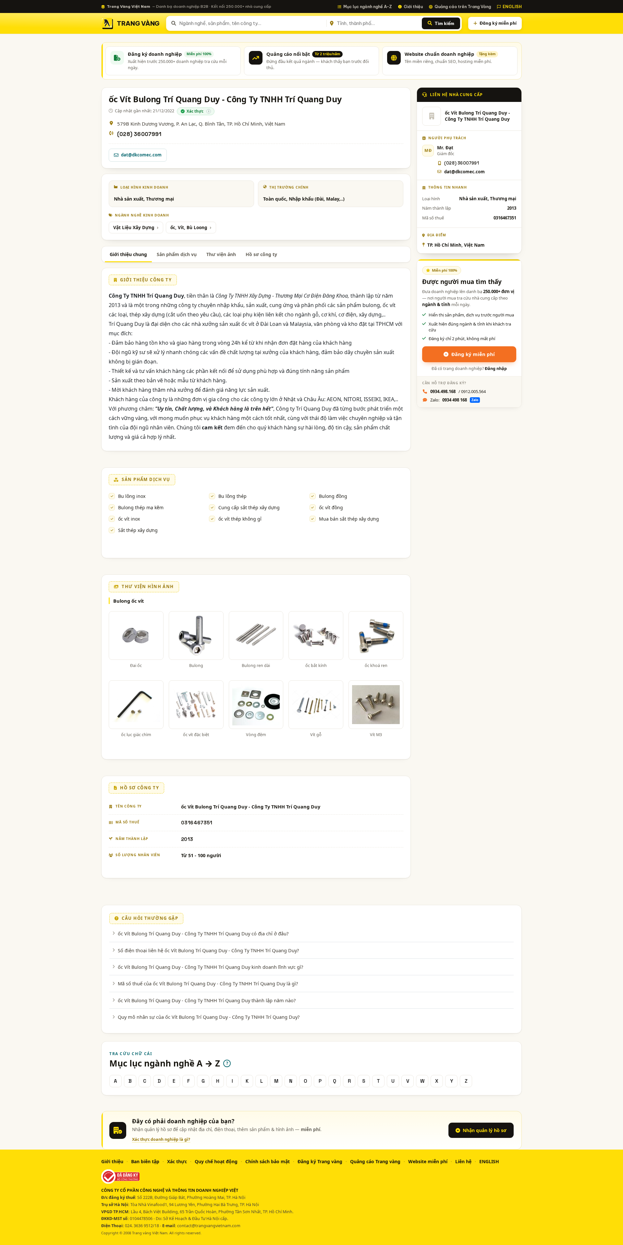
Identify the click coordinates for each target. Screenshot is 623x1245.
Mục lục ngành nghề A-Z (367, 6)
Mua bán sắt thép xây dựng (349, 519)
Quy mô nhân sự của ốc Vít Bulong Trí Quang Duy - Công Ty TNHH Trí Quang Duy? (208, 1017)
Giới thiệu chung (128, 254)
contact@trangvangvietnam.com (208, 1225)
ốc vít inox (129, 519)
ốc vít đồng (331, 507)
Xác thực (177, 1161)
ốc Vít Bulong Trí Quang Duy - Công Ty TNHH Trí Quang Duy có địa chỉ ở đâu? (203, 933)
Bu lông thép (232, 496)
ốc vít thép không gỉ (240, 519)
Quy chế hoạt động (216, 1161)
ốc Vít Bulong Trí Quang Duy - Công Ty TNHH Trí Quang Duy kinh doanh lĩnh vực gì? (210, 967)
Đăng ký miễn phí (498, 23)
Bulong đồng (333, 496)
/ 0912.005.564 (458, 391)
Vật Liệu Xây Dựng (133, 227)
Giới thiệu (413, 6)
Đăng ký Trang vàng (320, 1161)
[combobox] (251, 23)
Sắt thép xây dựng (138, 530)
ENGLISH (512, 6)
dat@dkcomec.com (141, 155)
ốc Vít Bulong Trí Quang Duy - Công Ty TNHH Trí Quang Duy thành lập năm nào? (207, 1000)
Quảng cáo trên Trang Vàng (462, 6)
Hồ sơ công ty (261, 254)
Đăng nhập (496, 368)
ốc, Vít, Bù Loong (188, 227)
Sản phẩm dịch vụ (177, 254)
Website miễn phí (427, 1161)
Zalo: (454, 400)
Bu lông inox (131, 496)
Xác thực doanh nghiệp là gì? (161, 1139)
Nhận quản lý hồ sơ (485, 1130)
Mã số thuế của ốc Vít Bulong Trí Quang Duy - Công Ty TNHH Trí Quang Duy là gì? (208, 983)
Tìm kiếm (444, 23)
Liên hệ (463, 1161)
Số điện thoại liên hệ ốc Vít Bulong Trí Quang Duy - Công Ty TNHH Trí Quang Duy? (208, 950)
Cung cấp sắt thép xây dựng (249, 507)
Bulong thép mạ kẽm (141, 507)
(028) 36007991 (139, 134)
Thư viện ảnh (221, 254)
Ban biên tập (145, 1161)
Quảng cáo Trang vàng (375, 1161)
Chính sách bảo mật (267, 1161)
